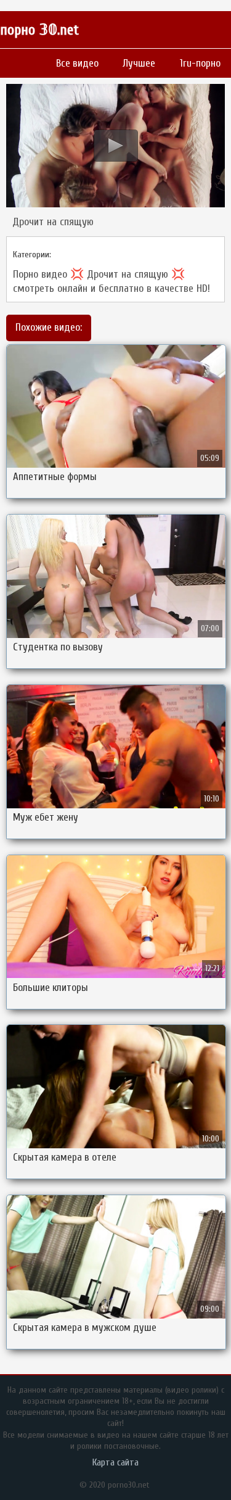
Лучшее (139, 63)
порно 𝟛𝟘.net (39, 30)
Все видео (77, 63)
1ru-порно (200, 63)
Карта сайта (115, 1462)
